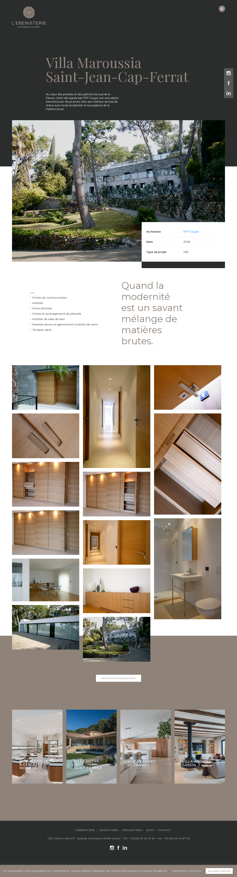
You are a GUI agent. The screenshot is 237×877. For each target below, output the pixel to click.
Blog (150, 830)
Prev (16, 745)
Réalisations (132, 830)
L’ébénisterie (85, 830)
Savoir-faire (108, 830)
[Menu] (222, 9)
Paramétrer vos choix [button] (186, 871)
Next (220, 745)
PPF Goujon (191, 231)
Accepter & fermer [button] (219, 870)
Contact (164, 830)
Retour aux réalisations (118, 678)
